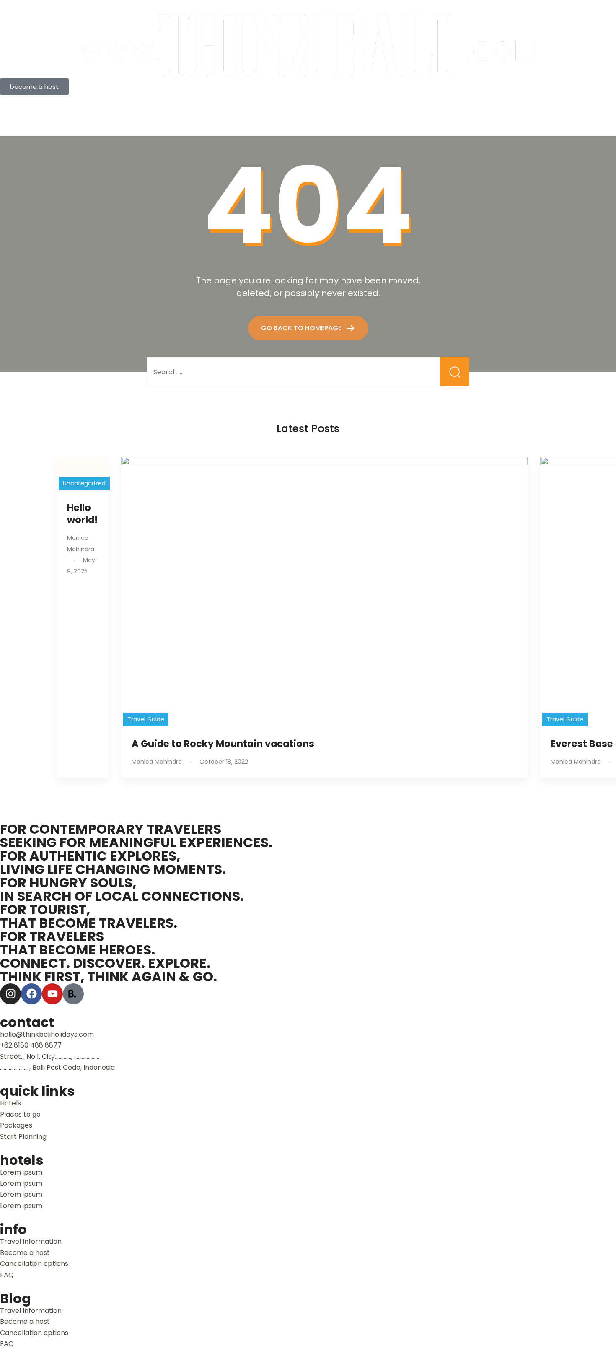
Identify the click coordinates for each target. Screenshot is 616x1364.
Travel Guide (145, 719)
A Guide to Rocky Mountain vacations (223, 743)
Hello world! (82, 513)
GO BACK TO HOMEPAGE (302, 328)
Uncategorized (84, 483)
